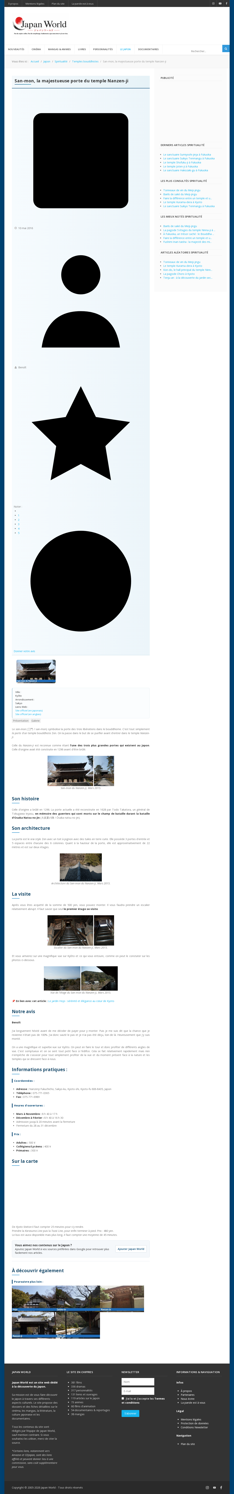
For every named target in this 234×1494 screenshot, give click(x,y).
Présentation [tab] (21, 720)
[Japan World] (40, 25)
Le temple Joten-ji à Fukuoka (180, 166)
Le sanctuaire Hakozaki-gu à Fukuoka (185, 170)
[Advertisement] (155, 20)
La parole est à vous (193, 1402)
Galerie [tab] (35, 720)
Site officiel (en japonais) (29, 710)
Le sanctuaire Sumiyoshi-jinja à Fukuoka (187, 154)
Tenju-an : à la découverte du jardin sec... (187, 277)
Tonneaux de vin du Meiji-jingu (181, 190)
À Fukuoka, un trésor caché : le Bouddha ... (188, 234)
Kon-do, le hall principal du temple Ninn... (187, 270)
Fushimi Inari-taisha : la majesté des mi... (187, 242)
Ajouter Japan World (131, 1249)
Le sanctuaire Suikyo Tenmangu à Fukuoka (189, 158)
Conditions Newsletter (194, 1427)
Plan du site (188, 1444)
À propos (186, 1391)
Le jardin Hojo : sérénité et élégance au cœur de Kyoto (81, 1001)
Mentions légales (191, 1419)
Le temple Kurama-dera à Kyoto (182, 202)
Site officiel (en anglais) (28, 714)
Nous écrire (188, 1398)
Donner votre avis (24, 651)
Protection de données (195, 1423)
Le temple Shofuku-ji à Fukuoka (182, 162)
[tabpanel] (81, 1032)
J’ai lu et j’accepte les (143, 1400)
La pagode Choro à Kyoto (179, 274)
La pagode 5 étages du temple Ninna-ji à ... (189, 230)
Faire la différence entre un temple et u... (187, 198)
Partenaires (188, 1394)
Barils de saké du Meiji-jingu (180, 194)
